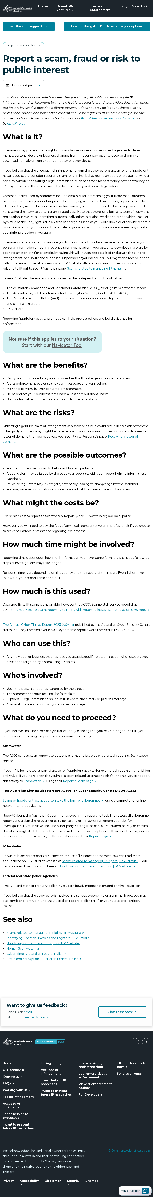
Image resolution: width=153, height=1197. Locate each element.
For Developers (91, 1094)
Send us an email (129, 1073)
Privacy (8, 1181)
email (28, 1012)
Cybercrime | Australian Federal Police (35, 954)
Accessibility (29, 1181)
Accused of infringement (13, 1105)
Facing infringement (18, 1097)
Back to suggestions (31, 26)
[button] (135, 1042)
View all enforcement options (95, 1086)
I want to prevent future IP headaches (18, 1126)
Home (43, 6)
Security (73, 1181)
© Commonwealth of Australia (129, 1151)
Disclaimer (53, 1181)
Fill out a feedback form (131, 1065)
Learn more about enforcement (92, 1075)
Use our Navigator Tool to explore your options (107, 26)
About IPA (68, 8)
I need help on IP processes (15, 1116)
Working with (17, 1090)
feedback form (36, 1017)
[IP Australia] (17, 8)
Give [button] (127, 1012)
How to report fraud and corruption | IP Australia (43, 943)
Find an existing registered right (91, 1065)
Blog (124, 6)
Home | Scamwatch (21, 948)
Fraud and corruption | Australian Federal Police (42, 959)
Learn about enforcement (100, 8)
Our (13, 1070)
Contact (13, 1077)
